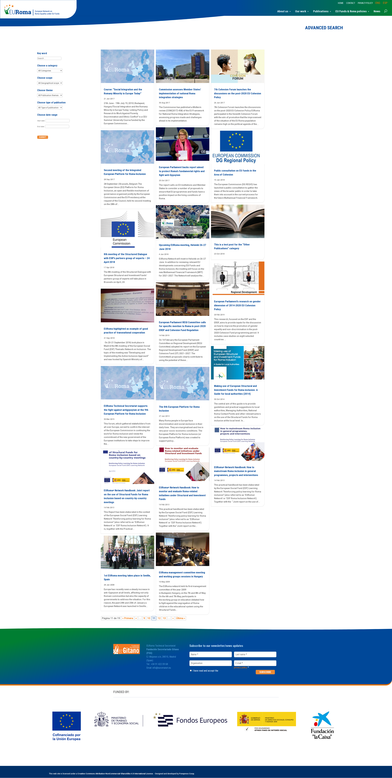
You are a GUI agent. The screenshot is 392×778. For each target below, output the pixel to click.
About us (282, 11)
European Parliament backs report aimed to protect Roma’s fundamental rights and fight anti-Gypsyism (182, 171)
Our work (300, 11)
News (377, 11)
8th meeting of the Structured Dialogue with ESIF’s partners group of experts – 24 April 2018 (127, 258)
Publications (320, 11)
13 (164, 618)
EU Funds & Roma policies (351, 11)
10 (148, 618)
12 (159, 618)
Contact (350, 3)
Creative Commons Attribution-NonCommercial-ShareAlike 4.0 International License (115, 774)
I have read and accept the (205, 670)
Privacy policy (365, 3)
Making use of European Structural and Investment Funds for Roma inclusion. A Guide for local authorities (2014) (236, 389)
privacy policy (240, 667)
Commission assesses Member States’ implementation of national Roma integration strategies (180, 93)
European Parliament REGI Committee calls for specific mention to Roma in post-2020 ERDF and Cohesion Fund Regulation (182, 326)
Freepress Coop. (187, 774)
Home (340, 3)
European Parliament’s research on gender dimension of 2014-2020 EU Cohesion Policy (237, 305)
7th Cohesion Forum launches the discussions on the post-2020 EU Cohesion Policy (237, 93)
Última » (180, 618)
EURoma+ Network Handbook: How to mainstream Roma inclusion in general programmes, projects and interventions (236, 471)
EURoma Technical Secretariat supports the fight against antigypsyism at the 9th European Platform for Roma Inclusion (126, 409)
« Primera (127, 618)
